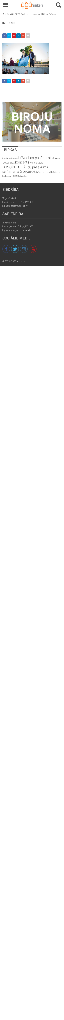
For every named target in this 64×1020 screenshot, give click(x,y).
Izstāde (6, 162)
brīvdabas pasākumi (34, 158)
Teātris (15, 175)
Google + (23, 35)
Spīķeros (28, 171)
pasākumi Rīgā (17, 166)
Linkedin (18, 35)
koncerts (22, 162)
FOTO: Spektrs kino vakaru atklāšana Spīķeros (36, 14)
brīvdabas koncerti (10, 158)
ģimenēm (23, 176)
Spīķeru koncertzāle (44, 172)
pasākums (40, 167)
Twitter (9, 35)
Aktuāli (10, 14)
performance (11, 172)
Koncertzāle (36, 162)
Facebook (4, 35)
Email (28, 35)
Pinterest (14, 35)
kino (13, 163)
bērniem (55, 158)
